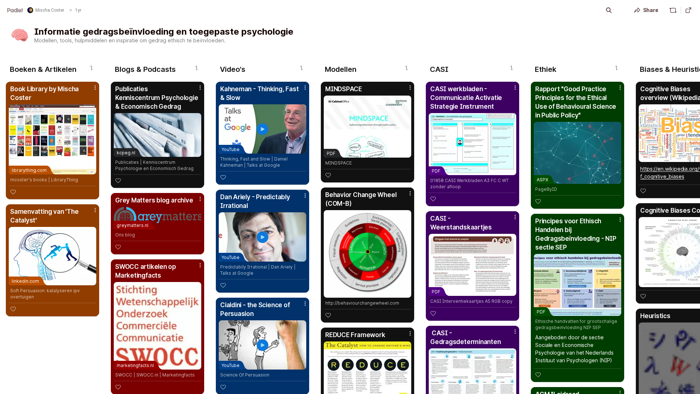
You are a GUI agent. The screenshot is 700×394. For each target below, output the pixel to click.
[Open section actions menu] (91, 67)
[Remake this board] (673, 10)
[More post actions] (95, 87)
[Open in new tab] (688, 10)
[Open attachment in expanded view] (367, 254)
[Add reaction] (13, 192)
